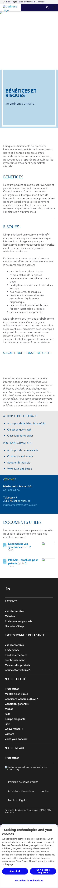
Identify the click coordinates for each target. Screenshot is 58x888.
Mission (9, 709)
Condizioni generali (16, 704)
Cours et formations (16, 670)
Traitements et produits (18, 621)
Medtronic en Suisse (16, 694)
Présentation (12, 689)
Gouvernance (12, 729)
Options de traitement (20, 456)
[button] (54, 5)
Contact (45, 791)
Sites (7, 724)
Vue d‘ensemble (14, 611)
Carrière (9, 734)
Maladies (10, 616)
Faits (7, 714)
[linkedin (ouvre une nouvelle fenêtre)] (10, 588)
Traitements (12, 650)
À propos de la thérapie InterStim (26, 423)
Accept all (15, 871)
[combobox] (8, 1)
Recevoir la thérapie (18, 462)
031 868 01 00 (11, 490)
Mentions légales (17, 800)
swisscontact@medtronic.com (20, 505)
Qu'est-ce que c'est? (19, 429)
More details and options (29, 880)
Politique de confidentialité (23, 782)
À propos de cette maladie (22, 450)
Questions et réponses (20, 435)
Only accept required (43, 871)
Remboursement (14, 660)
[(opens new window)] (48, 543)
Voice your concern (16, 739)
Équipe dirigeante (15, 719)
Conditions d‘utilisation (21, 791)
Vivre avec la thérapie (19, 469)
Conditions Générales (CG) (20, 699)
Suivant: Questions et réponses (27, 353)
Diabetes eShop (14, 626)
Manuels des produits (17, 665)
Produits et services (16, 655)
